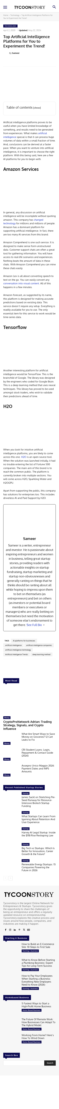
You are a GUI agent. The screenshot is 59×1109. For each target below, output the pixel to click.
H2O (23, 456)
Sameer (16, 53)
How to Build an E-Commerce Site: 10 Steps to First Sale (38, 945)
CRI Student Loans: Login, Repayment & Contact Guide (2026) (37, 752)
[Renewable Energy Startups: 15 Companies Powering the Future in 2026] (11, 866)
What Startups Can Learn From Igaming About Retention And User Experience (38, 819)
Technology (14, 15)
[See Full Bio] (44, 625)
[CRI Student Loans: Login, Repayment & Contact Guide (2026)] (11, 755)
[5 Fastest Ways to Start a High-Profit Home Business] (11, 1009)
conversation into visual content (21, 283)
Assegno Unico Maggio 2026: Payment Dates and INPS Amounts (38, 768)
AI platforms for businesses (24, 641)
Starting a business (30, 951)
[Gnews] (28, 930)
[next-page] (11, 878)
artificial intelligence (13, 645)
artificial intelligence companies (39, 645)
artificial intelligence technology (18, 650)
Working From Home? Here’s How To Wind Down (38, 1037)
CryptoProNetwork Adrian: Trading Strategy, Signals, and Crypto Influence (27, 725)
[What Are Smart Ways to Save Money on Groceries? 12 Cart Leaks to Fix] (11, 739)
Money (7, 717)
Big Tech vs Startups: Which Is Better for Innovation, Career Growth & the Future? (38, 851)
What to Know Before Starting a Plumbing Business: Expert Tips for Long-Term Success (38, 962)
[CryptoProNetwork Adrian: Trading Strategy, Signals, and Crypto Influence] (29, 700)
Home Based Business (31, 1010)
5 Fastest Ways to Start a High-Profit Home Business (36, 1005)
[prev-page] (5, 878)
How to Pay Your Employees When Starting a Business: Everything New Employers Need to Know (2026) (37, 980)
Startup (26, 793)
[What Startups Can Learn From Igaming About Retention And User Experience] (11, 818)
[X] (24, 930)
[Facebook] (5, 930)
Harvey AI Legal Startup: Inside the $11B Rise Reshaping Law (39, 834)
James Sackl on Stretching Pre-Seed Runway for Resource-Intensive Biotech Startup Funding (38, 802)
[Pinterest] (19, 930)
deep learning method (41, 654)
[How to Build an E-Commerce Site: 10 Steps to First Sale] (11, 949)
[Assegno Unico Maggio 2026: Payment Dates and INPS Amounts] (11, 771)
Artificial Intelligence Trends (16, 654)
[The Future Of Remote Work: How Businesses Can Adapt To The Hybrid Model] (11, 1025)
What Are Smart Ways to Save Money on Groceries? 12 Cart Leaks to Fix (38, 736)
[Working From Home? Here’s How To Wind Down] (11, 1040)
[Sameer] (6, 53)
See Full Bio (34, 625)
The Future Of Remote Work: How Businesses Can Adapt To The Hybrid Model (38, 1022)
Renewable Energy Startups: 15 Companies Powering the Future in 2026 (39, 867)
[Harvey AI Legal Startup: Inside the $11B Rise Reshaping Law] (11, 834)
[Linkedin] (14, 930)
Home (5, 15)
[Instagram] (10, 930)
